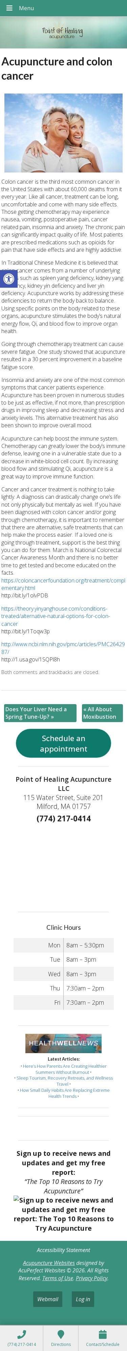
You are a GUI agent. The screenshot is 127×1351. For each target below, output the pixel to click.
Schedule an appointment (63, 743)
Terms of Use (57, 1278)
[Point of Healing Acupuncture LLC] (63, 33)
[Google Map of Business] (64, 865)
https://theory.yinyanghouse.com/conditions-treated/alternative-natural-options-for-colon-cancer (55, 616)
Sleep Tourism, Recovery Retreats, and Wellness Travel (65, 1081)
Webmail (47, 1299)
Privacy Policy (91, 1278)
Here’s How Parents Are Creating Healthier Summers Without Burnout (65, 1069)
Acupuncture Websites (49, 1263)
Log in (83, 1299)
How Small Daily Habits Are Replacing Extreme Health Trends (65, 1093)
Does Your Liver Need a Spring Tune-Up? (36, 712)
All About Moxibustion (99, 712)
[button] (9, 279)
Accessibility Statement (63, 1250)
